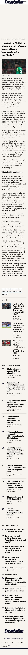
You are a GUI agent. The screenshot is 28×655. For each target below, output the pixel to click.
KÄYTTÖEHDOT (5, 646)
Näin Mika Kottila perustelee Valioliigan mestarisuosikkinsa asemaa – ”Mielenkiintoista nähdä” (19, 347)
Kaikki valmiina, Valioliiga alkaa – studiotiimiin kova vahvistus (13, 419)
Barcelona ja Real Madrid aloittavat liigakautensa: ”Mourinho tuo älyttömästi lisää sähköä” (18, 309)
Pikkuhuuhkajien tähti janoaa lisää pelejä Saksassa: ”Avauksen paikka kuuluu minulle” (18, 327)
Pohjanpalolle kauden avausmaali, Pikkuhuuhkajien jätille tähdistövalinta (15, 435)
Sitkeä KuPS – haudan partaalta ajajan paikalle (15, 569)
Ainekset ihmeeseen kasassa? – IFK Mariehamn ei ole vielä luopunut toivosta (16, 469)
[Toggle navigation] (25, 2)
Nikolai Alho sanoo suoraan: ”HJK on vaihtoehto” (14, 371)
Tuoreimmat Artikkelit (10, 525)
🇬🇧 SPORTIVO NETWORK (14, 645)
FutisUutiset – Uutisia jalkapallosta (13, 638)
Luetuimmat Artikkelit (10, 574)
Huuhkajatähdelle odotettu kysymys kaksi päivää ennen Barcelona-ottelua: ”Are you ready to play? (16, 387)
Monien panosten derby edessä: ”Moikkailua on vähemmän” (15, 530)
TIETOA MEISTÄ (5, 645)
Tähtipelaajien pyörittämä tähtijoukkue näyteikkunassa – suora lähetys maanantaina (16, 404)
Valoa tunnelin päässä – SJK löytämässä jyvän (15, 498)
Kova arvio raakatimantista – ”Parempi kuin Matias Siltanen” (15, 512)
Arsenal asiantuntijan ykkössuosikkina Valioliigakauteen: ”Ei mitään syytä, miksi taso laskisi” (14, 560)
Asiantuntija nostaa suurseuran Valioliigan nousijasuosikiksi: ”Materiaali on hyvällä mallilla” (15, 452)
